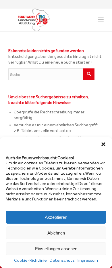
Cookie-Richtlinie (30, 260)
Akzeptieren (56, 217)
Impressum (88, 260)
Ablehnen (56, 232)
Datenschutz (62, 260)
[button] (103, 144)
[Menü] (101, 20)
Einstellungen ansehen (56, 248)
